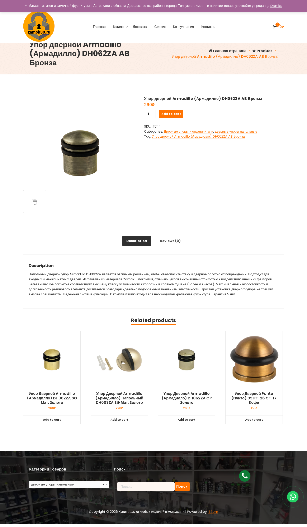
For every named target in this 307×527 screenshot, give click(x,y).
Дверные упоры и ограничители (188, 131)
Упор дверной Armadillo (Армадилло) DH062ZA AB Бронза (198, 136)
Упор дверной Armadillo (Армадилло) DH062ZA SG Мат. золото (52, 398)
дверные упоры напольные (236, 131)
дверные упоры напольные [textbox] (67, 484)
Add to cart (171, 114)
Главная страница (229, 50)
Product (264, 50)
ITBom (213, 511)
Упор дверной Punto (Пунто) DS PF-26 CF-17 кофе (254, 398)
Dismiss (276, 5)
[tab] (136, 241)
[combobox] (69, 484)
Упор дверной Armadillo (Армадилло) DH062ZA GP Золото (187, 398)
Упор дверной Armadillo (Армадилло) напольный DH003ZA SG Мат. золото (119, 398)
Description (136, 240)
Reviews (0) (170, 240)
